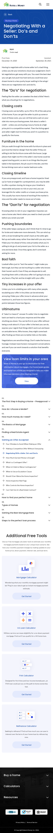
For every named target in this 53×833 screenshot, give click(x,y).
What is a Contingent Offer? (16, 462)
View (27, 381)
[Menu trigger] (47, 4)
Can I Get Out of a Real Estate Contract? (21, 490)
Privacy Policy (20, 822)
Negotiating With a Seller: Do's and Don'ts (22, 453)
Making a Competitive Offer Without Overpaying (24, 449)
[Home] (15, 4)
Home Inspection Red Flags (16, 481)
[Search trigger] (42, 4)
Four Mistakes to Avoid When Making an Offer (23, 444)
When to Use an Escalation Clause (19, 471)
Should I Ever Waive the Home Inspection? (22, 476)
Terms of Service (32, 822)
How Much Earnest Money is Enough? (20, 458)
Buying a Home (11, 21)
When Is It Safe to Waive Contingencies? (21, 467)
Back (10, 14)
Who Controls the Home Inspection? (20, 485)
